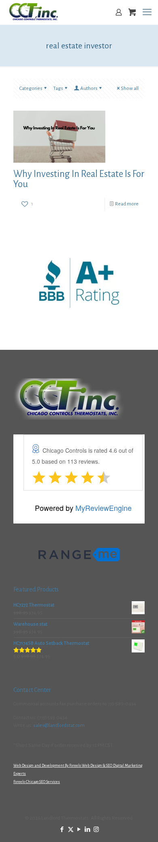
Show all (130, 88)
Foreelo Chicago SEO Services (36, 782)
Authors (89, 88)
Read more (127, 204)
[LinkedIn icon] (88, 830)
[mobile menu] (147, 12)
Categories (31, 88)
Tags (58, 88)
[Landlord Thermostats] (33, 12)
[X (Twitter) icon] (71, 830)
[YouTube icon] (79, 830)
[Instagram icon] (96, 830)
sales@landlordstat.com (59, 725)
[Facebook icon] (62, 830)
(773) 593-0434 (52, 717)
